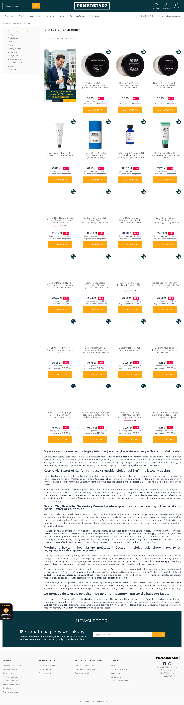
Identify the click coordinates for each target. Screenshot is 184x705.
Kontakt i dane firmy (119, 669)
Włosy (10, 35)
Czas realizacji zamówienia (85, 669)
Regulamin (7, 688)
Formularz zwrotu (10, 669)
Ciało (10, 42)
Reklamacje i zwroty (11, 684)
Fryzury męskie (14, 49)
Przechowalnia (45, 673)
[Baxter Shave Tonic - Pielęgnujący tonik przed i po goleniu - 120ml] (165, 332)
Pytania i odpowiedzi (12, 681)
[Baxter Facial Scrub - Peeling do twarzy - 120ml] (130, 267)
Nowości (11, 66)
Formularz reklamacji (12, 666)
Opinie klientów (117, 677)
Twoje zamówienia (47, 666)
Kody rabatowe (9, 673)
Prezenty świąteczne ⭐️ (18, 31)
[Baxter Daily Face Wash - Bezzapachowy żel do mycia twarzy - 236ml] (130, 202)
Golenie (11, 45)
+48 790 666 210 (146, 16)
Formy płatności (81, 673)
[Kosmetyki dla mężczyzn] (92, 6)
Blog (113, 666)
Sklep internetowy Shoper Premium (92, 701)
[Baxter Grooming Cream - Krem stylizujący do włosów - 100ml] (165, 267)
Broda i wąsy (13, 38)
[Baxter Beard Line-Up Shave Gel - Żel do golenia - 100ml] (165, 135)
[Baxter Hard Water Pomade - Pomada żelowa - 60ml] (60, 332)
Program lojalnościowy (12, 677)
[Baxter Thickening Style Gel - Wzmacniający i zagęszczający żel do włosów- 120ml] (60, 397)
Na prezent (12, 52)
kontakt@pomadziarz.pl (169, 16)
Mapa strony (116, 673)
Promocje (12, 70)
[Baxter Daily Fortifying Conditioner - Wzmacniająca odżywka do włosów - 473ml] (165, 202)
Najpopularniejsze (15, 59)
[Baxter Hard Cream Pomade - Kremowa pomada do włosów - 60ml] (95, 65)
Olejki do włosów (15, 63)
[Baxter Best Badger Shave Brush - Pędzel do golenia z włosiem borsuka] (60, 202)
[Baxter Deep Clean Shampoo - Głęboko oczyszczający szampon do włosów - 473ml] (95, 267)
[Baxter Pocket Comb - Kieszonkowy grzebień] (130, 332)
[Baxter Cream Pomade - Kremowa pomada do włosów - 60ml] (165, 65)
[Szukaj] (36, 6)
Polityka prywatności (120, 681)
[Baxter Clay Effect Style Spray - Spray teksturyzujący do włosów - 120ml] (95, 202)
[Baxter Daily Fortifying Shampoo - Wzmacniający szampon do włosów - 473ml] (60, 267)
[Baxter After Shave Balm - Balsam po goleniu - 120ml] (60, 135)
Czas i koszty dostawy (84, 666)
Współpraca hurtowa (11, 692)
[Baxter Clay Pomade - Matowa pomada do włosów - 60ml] (130, 65)
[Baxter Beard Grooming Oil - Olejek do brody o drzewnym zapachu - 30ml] (130, 135)
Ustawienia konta (46, 669)
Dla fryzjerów (13, 56)
